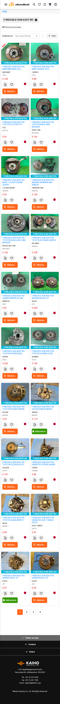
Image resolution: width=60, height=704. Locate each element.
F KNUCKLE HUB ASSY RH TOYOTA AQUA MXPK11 (13, 519)
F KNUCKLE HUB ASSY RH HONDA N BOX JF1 (13, 577)
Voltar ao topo (32, 638)
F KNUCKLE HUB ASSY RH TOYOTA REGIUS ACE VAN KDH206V (14, 240)
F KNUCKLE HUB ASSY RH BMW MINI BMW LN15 (13, 68)
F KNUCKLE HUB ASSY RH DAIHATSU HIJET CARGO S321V (43, 520)
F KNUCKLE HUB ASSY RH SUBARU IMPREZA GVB (13, 297)
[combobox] (15, 36)
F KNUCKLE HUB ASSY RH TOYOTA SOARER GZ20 (43, 352)
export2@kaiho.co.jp (33, 683)
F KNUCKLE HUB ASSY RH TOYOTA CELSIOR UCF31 (13, 463)
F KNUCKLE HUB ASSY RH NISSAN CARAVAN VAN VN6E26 (43, 182)
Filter (54, 36)
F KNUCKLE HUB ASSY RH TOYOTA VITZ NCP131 (13, 123)
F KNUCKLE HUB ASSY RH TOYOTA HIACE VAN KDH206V (43, 124)
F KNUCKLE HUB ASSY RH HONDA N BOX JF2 (43, 577)
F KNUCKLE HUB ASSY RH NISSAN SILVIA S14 (43, 297)
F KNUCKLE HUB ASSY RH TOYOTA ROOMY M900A (13, 408)
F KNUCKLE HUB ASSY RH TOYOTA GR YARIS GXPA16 (44, 239)
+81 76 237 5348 (31, 677)
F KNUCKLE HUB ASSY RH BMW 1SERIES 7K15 (43, 68)
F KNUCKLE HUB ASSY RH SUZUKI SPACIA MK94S (43, 408)
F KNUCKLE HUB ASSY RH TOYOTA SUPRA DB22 (13, 352)
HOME (4, 11)
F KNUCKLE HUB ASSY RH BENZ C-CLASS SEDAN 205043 (13, 182)
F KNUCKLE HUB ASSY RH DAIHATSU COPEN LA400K (43, 463)
